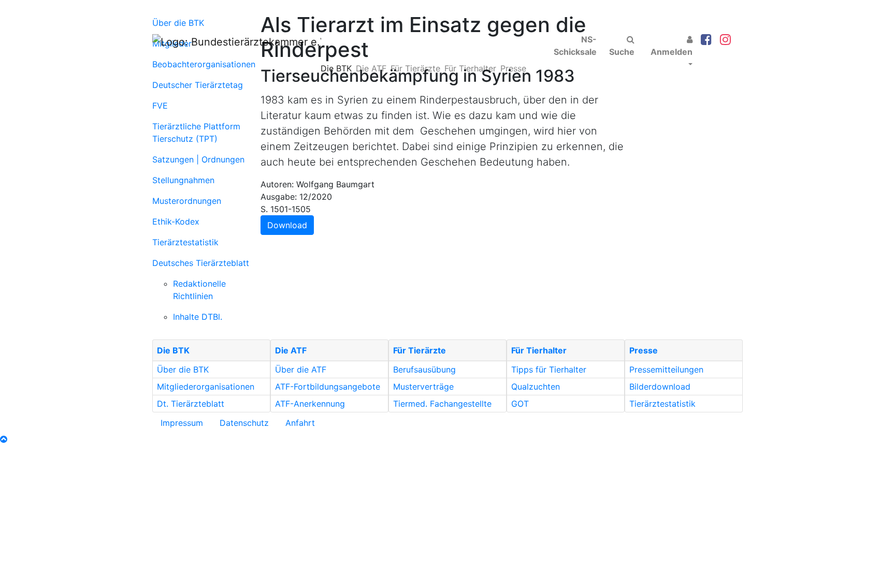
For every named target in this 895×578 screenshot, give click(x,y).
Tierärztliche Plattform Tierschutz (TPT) (196, 132)
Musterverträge (423, 386)
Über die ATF (300, 369)
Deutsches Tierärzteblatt (200, 263)
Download (287, 225)
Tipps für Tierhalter (548, 369)
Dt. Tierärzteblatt (190, 403)
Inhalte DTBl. (197, 317)
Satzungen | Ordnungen (198, 159)
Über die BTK (183, 369)
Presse (513, 68)
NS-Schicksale (575, 45)
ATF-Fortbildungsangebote (327, 386)
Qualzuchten (535, 386)
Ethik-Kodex (175, 221)
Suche (621, 52)
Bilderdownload (659, 386)
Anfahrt (300, 423)
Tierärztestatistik (185, 242)
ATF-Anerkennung (310, 403)
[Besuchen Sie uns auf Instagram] (725, 40)
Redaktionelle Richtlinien (199, 289)
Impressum (182, 423)
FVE (160, 105)
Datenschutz (244, 423)
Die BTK (336, 68)
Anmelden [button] (671, 52)
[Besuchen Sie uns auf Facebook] (706, 40)
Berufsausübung (424, 369)
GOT (520, 403)
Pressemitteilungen (666, 369)
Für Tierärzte (415, 68)
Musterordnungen (186, 201)
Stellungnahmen (183, 180)
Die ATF (371, 68)
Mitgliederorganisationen (205, 386)
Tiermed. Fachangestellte (442, 403)
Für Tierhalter (470, 68)
